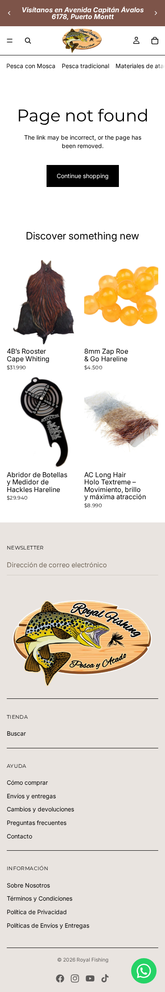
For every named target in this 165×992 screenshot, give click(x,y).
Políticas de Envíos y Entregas (48, 925)
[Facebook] (60, 978)
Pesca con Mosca (30, 65)
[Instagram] (75, 978)
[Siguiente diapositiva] (155, 13)
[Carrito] (155, 40)
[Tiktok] (105, 978)
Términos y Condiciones (39, 898)
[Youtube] (90, 978)
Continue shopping (83, 175)
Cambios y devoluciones (40, 809)
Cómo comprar (27, 782)
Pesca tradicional (85, 65)
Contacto (19, 836)
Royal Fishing (92, 959)
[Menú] (9, 40)
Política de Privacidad (37, 911)
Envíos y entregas (31, 796)
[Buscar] (28, 40)
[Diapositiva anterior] (9, 13)
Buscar (16, 733)
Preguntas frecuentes (36, 822)
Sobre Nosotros (28, 885)
